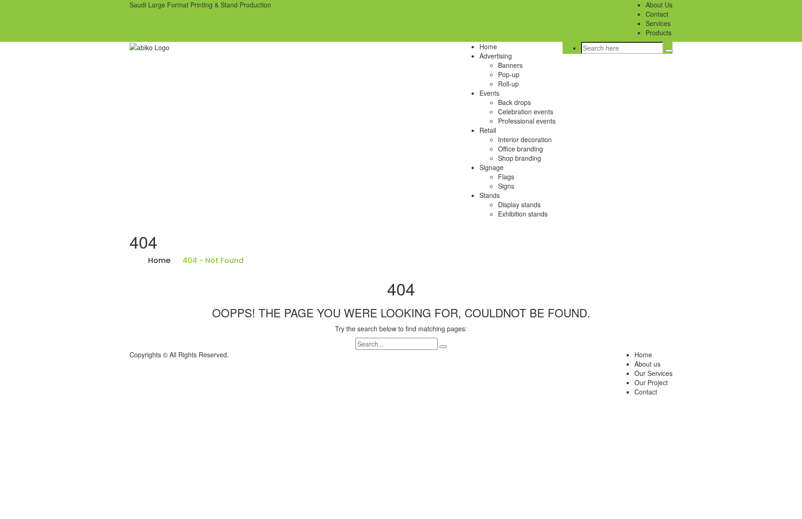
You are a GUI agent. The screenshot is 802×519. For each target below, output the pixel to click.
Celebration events (525, 111)
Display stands (519, 204)
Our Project (651, 382)
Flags (506, 176)
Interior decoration (525, 139)
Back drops (514, 102)
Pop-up (508, 74)
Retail (487, 130)
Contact (657, 14)
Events (489, 93)
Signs (506, 186)
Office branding (520, 148)
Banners (510, 65)
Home (488, 46)
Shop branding (519, 158)
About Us (659, 4)
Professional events (527, 120)
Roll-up (508, 83)
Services (658, 23)
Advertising (495, 55)
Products (659, 32)
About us (647, 363)
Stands (489, 195)
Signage (491, 167)
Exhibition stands (523, 213)
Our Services (653, 373)
